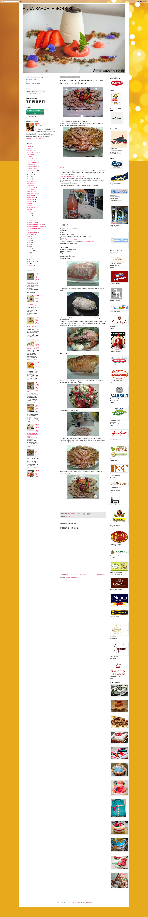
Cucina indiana (31, 164)
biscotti (29, 210)
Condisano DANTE (71, 240)
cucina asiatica (31, 218)
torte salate (30, 265)
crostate (29, 216)
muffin (29, 242)
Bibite (28, 148)
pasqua (29, 249)
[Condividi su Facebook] (88, 514)
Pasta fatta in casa (32, 193)
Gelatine (29, 179)
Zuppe (29, 203)
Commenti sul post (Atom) (72, 577)
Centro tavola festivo (32, 152)
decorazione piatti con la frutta (35, 224)
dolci (28, 230)
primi (28, 253)
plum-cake (30, 251)
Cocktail (29, 156)
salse (28, 257)
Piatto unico (30, 195)
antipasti (29, 205)
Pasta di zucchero (32, 191)
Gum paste (30, 183)
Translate (39, 94)
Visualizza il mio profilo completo (35, 138)
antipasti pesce (31, 207)
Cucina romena (31, 168)
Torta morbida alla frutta (37, 407)
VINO (61, 167)
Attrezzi (29, 146)
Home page (83, 574)
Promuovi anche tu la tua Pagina (33, 83)
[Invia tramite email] (82, 514)
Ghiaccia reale (31, 181)
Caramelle (30, 150)
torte (28, 263)
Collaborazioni (31, 158)
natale (29, 244)
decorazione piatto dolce (34, 228)
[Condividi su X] (86, 514)
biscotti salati (30, 212)
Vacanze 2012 (31, 199)
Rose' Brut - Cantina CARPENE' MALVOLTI (72, 176)
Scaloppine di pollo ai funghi (37, 453)
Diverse (29, 173)
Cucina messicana (32, 166)
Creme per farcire (32, 162)
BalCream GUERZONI (88, 242)
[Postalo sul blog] (84, 514)
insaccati (29, 240)
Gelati (28, 177)
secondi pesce (31, 261)
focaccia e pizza (31, 234)
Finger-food (30, 175)
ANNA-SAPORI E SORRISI (47, 8)
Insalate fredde (31, 187)
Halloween (30, 185)
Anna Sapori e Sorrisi (31, 79)
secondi (68, 516)
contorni (29, 214)
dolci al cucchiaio (32, 232)
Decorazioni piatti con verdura (37, 474)
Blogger (89, 902)
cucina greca (30, 220)
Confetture (30, 160)
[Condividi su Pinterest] (90, 514)
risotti (28, 255)
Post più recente (65, 574)
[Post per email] (79, 513)
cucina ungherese (32, 222)
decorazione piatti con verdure (35, 226)
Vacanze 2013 (31, 201)
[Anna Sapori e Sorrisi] (26, 81)
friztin (78, 902)
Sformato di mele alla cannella (37, 366)
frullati (29, 236)
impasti (29, 238)
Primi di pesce (31, 197)
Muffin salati (30, 189)
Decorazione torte (32, 171)
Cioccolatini (30, 154)
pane (28, 246)
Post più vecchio (101, 574)
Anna (38, 123)
